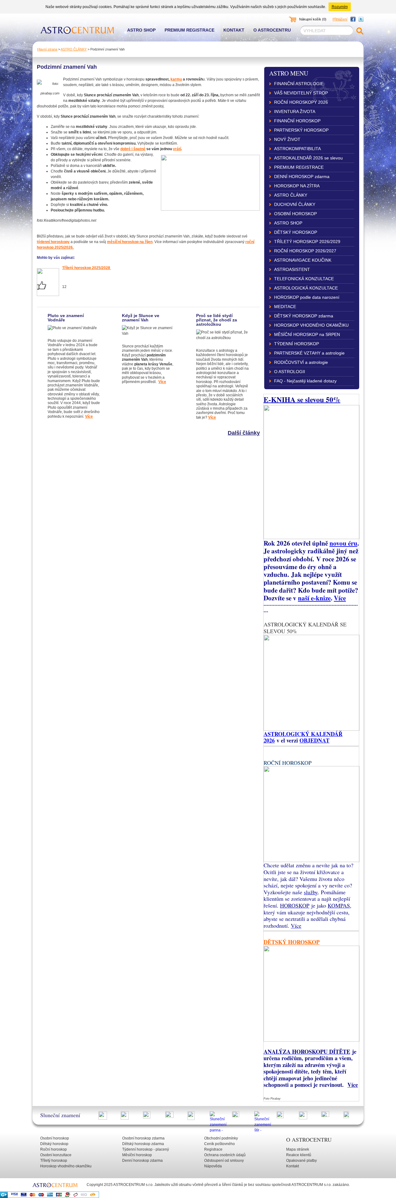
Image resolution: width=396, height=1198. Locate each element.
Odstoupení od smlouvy (224, 1160)
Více (89, 416)
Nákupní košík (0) (312, 19)
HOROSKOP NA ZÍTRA (297, 185)
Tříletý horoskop (53, 1160)
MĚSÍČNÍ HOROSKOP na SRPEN (307, 334)
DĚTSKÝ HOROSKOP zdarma (303, 315)
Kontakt (233, 30)
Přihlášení (340, 19)
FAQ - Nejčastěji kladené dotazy (305, 380)
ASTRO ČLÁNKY (74, 49)
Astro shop (141, 30)
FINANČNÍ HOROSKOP (297, 120)
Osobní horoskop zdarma (143, 1138)
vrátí (177, 149)
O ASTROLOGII (289, 371)
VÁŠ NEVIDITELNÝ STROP (301, 92)
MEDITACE (285, 306)
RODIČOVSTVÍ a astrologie (301, 362)
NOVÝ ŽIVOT (287, 139)
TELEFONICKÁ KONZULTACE (304, 278)
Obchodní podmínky (221, 1138)
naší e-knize (314, 598)
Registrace (213, 1149)
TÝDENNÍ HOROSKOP (296, 343)
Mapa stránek (297, 1149)
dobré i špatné (132, 149)
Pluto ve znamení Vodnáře (66, 317)
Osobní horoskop (54, 1138)
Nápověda (213, 1166)
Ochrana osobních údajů (225, 1155)
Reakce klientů (298, 1155)
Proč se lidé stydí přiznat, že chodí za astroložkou (216, 320)
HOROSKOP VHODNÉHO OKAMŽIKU (311, 325)
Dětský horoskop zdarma (143, 1144)
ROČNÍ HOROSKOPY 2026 (301, 102)
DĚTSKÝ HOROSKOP (295, 232)
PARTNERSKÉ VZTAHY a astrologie (309, 353)
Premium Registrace (189, 30)
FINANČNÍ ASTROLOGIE (299, 83)
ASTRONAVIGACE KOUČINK (302, 260)
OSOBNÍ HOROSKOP (295, 213)
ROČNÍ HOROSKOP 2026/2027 (305, 250)
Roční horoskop (53, 1149)
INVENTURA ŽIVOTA (294, 111)
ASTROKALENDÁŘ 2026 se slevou (308, 157)
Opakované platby (301, 1160)
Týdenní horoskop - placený (145, 1149)
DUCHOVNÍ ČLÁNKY (294, 204)
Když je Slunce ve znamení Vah (140, 317)
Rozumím (340, 7)
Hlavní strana (47, 49)
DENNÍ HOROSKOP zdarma (301, 176)
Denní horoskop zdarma (142, 1160)
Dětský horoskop (54, 1144)
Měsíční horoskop (137, 1155)
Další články (244, 433)
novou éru (343, 543)
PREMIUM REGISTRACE (299, 167)
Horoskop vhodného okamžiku (66, 1166)
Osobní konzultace (55, 1155)
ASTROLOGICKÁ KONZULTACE (306, 287)
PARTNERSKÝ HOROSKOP (301, 130)
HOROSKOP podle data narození (306, 297)
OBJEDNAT (314, 740)
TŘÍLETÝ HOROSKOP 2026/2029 (307, 241)
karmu (176, 79)
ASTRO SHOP (288, 222)
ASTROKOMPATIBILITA (297, 148)
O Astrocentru (272, 30)
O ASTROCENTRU (309, 1139)
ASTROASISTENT (292, 269)
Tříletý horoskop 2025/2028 (86, 268)
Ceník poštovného (219, 1144)
